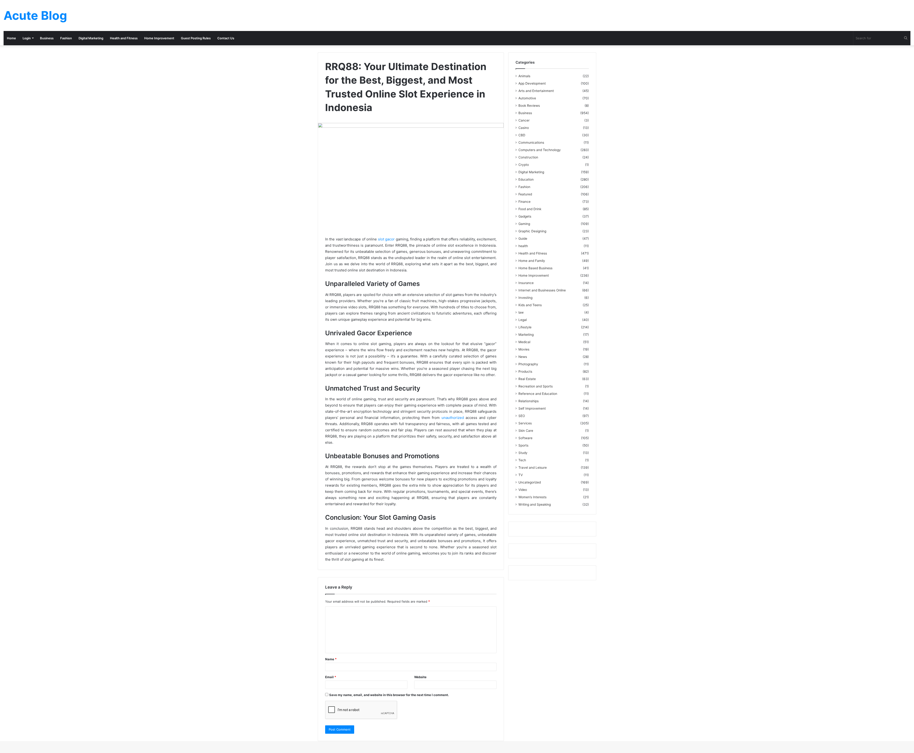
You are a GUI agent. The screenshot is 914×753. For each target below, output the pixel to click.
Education (526, 179)
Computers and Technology (539, 150)
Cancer (524, 120)
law (521, 312)
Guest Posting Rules (196, 38)
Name (331, 659)
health (523, 246)
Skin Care (525, 430)
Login (27, 38)
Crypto (523, 165)
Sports (523, 445)
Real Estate (527, 379)
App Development (532, 83)
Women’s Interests (532, 497)
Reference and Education (537, 394)
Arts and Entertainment (536, 91)
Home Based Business (535, 268)
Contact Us (225, 38)
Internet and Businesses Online (542, 290)
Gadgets (524, 216)
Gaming (524, 224)
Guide (522, 238)
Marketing (526, 334)
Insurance (526, 283)
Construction (528, 157)
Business (47, 38)
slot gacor (386, 239)
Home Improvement (159, 38)
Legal (522, 320)
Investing (525, 298)
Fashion (66, 38)
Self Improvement (532, 408)
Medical (524, 342)
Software (525, 438)
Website (420, 677)
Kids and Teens (530, 305)
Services (525, 423)
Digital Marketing (91, 38)
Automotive (527, 98)
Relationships (528, 401)
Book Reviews (529, 105)
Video (522, 490)
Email (330, 677)
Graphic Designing (532, 231)
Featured (525, 194)
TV (520, 475)
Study (522, 453)
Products (525, 371)
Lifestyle (525, 327)
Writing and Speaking (534, 504)
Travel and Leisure (532, 467)
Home (11, 38)
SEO (521, 416)
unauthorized (453, 417)
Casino (523, 128)
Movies (523, 349)
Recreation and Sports (535, 386)
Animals (524, 76)
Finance (524, 202)
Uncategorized (529, 482)
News (522, 357)
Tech (522, 460)
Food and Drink (529, 209)
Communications (531, 142)
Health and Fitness (124, 38)
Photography (528, 364)
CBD (521, 135)
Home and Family (531, 261)
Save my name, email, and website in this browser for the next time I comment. (389, 695)
